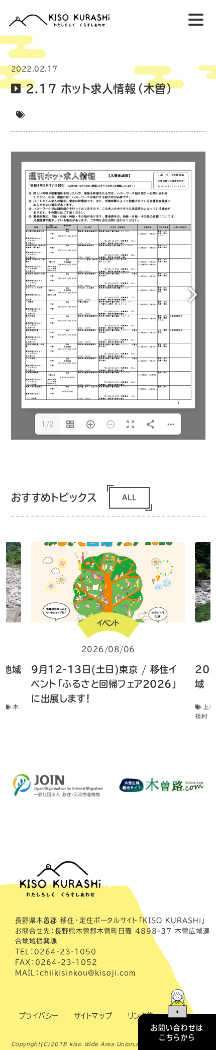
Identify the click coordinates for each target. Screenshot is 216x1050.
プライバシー (39, 1015)
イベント (108, 622)
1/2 (47, 424)
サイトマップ (93, 1015)
